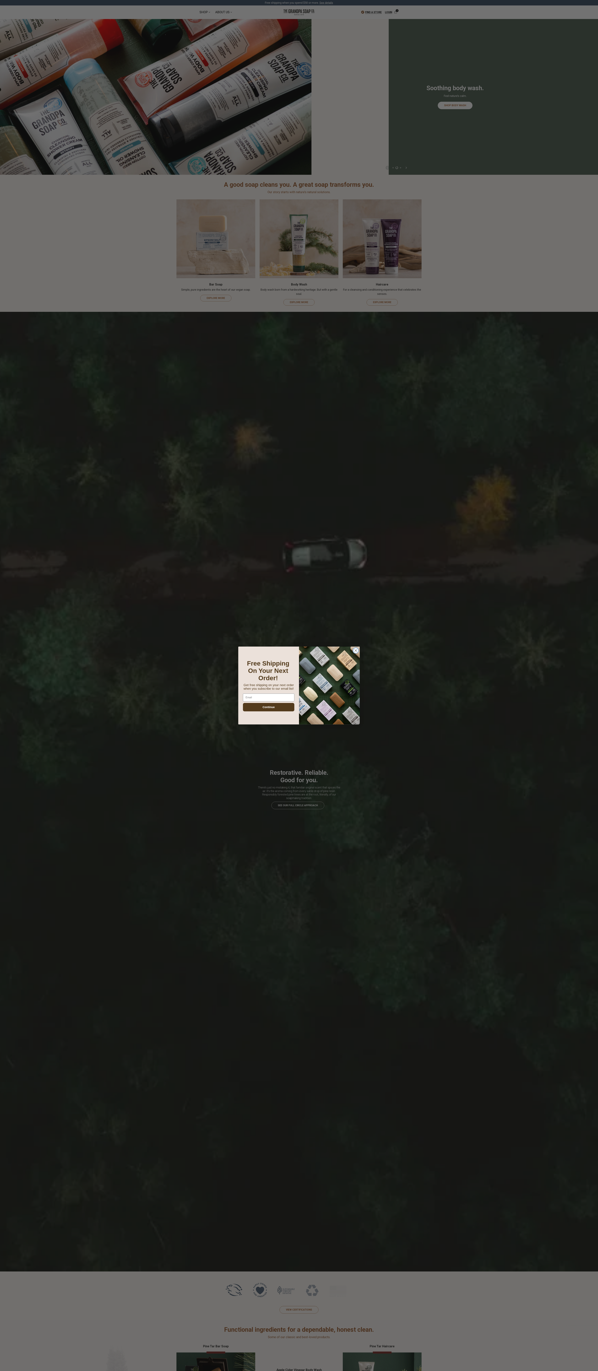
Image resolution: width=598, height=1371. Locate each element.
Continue (269, 707)
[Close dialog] (355, 650)
